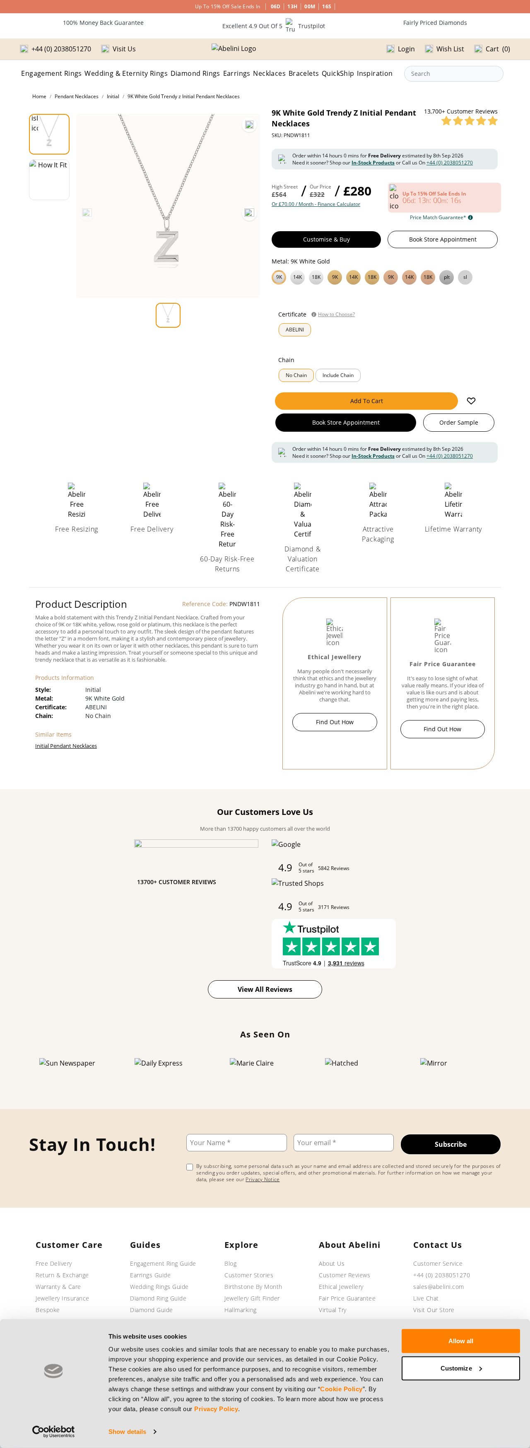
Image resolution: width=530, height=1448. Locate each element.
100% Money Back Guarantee (103, 23)
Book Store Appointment (443, 239)
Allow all (461, 1340)
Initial (113, 96)
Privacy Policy (216, 1408)
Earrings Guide (150, 1275)
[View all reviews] (469, 121)
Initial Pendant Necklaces (66, 745)
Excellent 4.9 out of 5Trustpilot (273, 26)
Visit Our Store (434, 1310)
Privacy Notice (262, 1179)
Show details (127, 1431)
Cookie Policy (341, 1388)
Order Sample (458, 422)
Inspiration (375, 73)
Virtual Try (333, 1310)
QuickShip (338, 73)
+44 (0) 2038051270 (449, 162)
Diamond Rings (195, 73)
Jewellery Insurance (62, 1298)
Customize (456, 1367)
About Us (331, 1263)
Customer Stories (248, 1275)
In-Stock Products (373, 162)
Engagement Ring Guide (163, 1263)
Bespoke (48, 1310)
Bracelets (304, 73)
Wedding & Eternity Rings (126, 73)
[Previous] (87, 213)
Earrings (237, 73)
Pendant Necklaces (77, 96)
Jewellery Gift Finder (252, 1298)
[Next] (249, 213)
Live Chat (426, 1298)
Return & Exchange (62, 1275)
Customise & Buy (326, 239)
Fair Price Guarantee (347, 1298)
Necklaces (269, 73)
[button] (385, 276)
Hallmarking (240, 1310)
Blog (230, 1263)
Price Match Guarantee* (438, 217)
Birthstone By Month (253, 1287)
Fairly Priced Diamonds (435, 23)
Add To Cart (366, 401)
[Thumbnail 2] (49, 180)
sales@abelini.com (438, 1287)
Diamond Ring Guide (158, 1298)
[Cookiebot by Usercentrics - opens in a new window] (53, 1432)
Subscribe (451, 1144)
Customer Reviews (344, 1275)
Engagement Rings (51, 73)
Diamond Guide (151, 1310)
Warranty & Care (58, 1287)
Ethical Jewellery (341, 1287)
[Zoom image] (249, 124)
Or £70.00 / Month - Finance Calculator (316, 204)
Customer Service (438, 1263)
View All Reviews (265, 989)
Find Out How (335, 722)
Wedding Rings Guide (159, 1287)
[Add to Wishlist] (471, 401)
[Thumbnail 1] (49, 134)
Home (39, 96)
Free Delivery (54, 1263)
